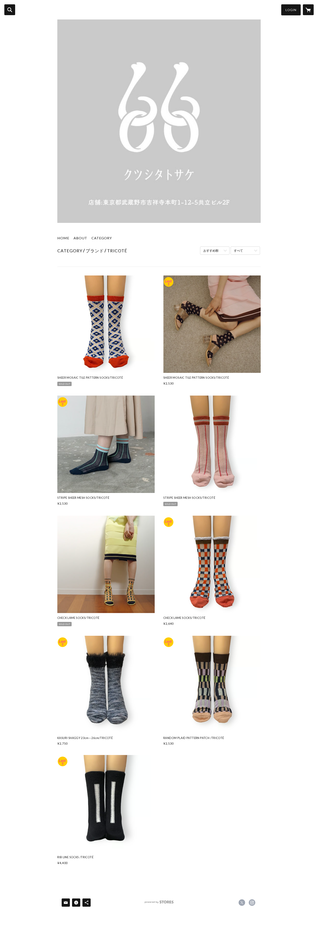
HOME (63, 238)
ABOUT (80, 238)
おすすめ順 (210, 250)
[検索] (9, 9)
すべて (238, 250)
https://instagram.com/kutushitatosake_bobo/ (252, 902)
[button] (291, 9)
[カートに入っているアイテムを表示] (308, 9)
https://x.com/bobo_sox (242, 902)
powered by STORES (159, 903)
